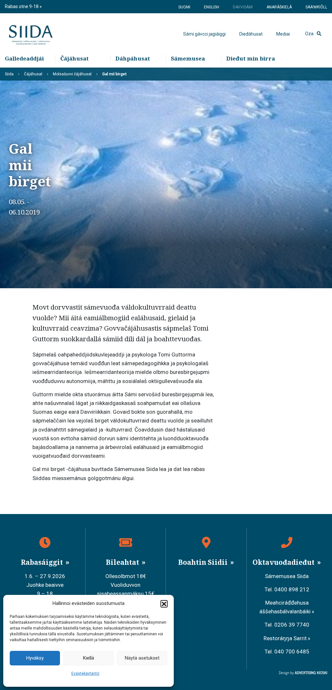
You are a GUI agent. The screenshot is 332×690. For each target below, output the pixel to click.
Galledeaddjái (24, 58)
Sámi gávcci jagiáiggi (204, 34)
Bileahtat (123, 562)
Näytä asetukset (142, 658)
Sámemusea (188, 58)
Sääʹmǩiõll (316, 7)
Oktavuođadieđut (284, 562)
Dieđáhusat (251, 34)
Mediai (283, 34)
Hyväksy (35, 658)
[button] (164, 603)
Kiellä (88, 658)
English (211, 7)
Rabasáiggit (43, 562)
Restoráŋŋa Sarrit (285, 638)
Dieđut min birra (250, 58)
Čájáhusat (74, 58)
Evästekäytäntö (85, 673)
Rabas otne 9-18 (22, 6)
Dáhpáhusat (132, 58)
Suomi (184, 7)
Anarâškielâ (279, 7)
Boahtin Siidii (203, 562)
